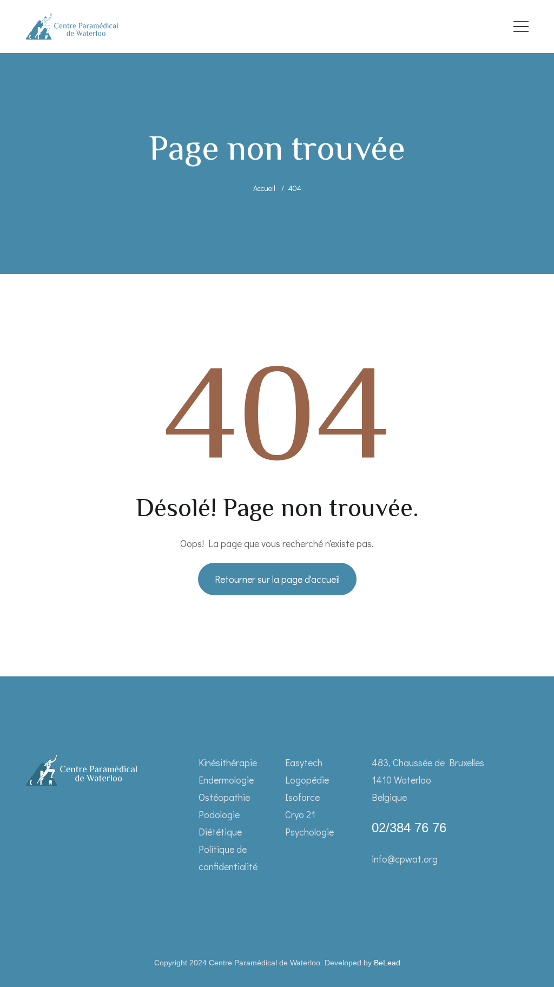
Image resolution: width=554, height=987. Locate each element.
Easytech (303, 762)
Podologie (219, 814)
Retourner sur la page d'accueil (277, 579)
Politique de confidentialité (228, 858)
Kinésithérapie (228, 762)
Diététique (220, 831)
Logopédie (307, 779)
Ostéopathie (224, 797)
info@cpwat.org (405, 858)
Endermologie (226, 779)
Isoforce (302, 797)
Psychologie (309, 831)
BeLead (387, 962)
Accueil (264, 188)
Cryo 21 (300, 814)
